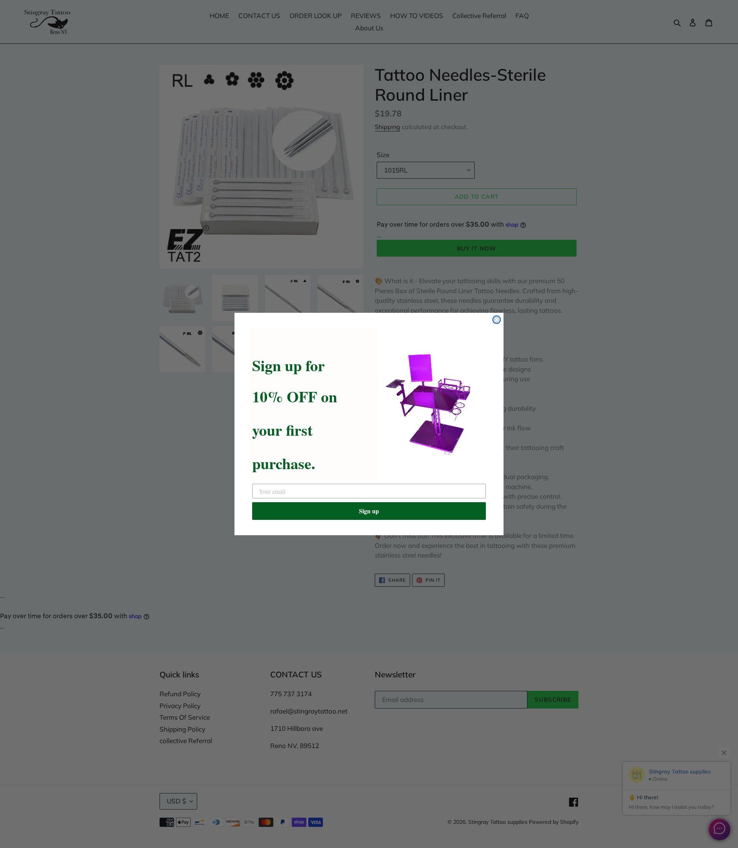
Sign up (369, 510)
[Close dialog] (496, 320)
